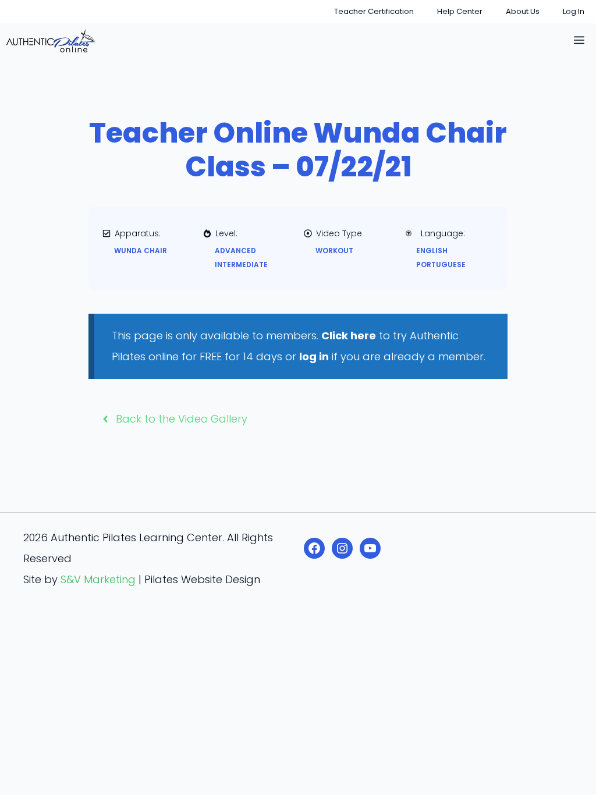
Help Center (460, 11)
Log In (573, 11)
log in (314, 356)
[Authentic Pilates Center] (50, 40)
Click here (348, 335)
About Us (523, 11)
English (432, 250)
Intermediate (241, 264)
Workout (334, 250)
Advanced (235, 250)
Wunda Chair (140, 250)
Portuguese (441, 264)
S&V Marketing (98, 579)
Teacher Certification (374, 11)
